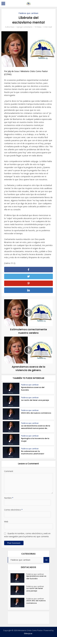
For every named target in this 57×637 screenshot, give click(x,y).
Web (6, 521)
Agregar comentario (24, 27)
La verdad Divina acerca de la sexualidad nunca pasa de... (35, 427)
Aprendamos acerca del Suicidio (32, 388)
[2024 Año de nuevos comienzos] (18, 602)
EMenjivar (28, 633)
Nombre (8, 498)
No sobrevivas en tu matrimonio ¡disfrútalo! (32, 452)
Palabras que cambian (28, 13)
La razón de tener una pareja (35, 400)
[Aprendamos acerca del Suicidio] (18, 578)
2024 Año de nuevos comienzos (36, 413)
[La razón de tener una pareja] (18, 590)
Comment (8, 471)
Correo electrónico (13, 509)
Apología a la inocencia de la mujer (35, 439)
